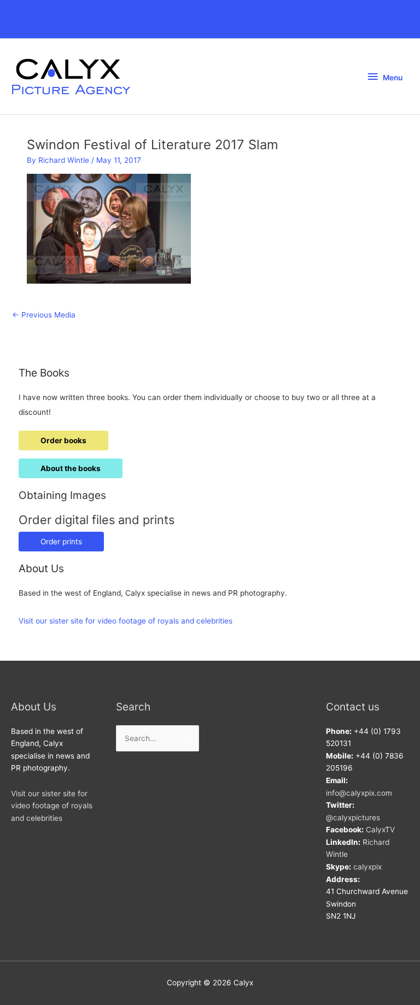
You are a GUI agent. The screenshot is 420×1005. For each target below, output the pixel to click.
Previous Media (43, 314)
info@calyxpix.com (359, 793)
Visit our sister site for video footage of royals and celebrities (125, 620)
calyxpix (367, 866)
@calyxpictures (353, 817)
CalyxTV (380, 829)
